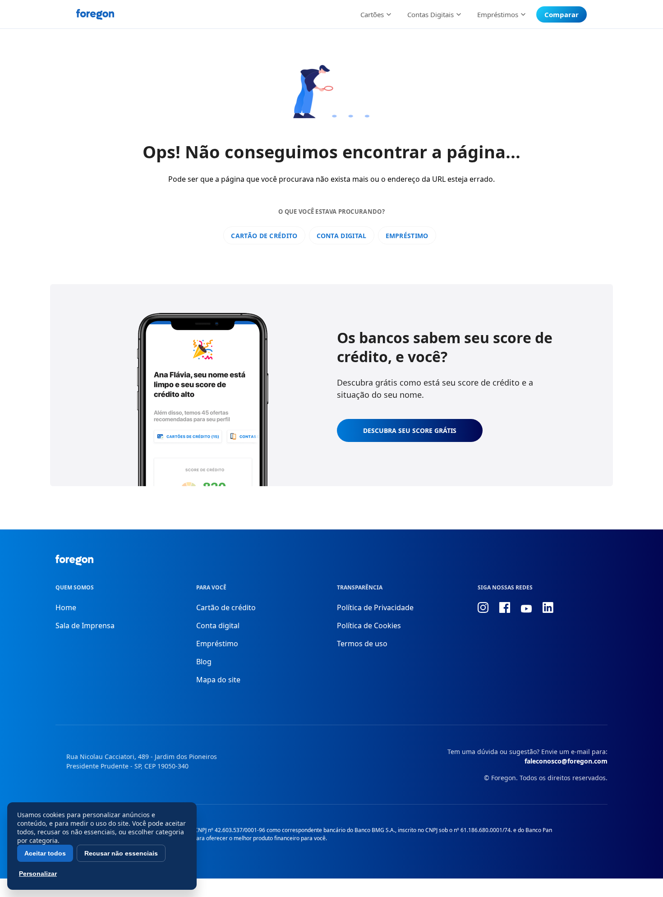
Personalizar (38, 873)
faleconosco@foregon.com (566, 761)
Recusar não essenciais (121, 853)
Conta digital (342, 235)
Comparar (561, 14)
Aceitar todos (45, 853)
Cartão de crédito (264, 235)
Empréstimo (407, 235)
